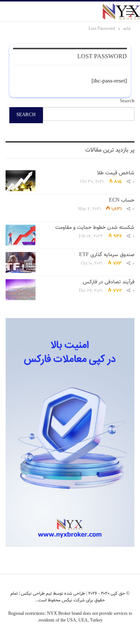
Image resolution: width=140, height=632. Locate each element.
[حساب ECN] (20, 207)
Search (127, 101)
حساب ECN (121, 200)
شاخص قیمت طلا (115, 173)
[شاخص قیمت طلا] (20, 180)
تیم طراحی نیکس (36, 593)
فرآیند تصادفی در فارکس (108, 282)
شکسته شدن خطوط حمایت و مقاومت (94, 228)
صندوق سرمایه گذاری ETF (106, 255)
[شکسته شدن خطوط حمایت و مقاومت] (20, 235)
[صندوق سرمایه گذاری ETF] (20, 262)
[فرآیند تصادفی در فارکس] (20, 289)
